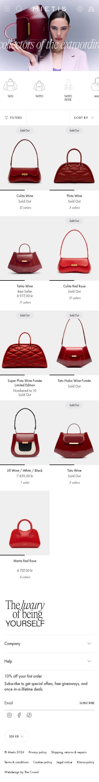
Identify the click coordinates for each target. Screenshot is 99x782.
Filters (16, 118)
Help (8, 661)
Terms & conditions (16, 762)
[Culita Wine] (25, 158)
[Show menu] (7, 8)
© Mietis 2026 (14, 752)
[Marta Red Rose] (25, 523)
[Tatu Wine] (74, 432)
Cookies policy (42, 762)
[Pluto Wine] (74, 158)
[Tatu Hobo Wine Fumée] (74, 343)
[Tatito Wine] (25, 248)
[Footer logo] (25, 614)
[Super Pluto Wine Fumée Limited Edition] (25, 343)
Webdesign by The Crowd (21, 772)
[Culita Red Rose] (74, 248)
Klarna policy (85, 762)
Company (12, 643)
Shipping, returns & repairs (68, 752)
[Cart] (91, 8)
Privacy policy (38, 752)
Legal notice (64, 762)
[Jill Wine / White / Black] (25, 432)
